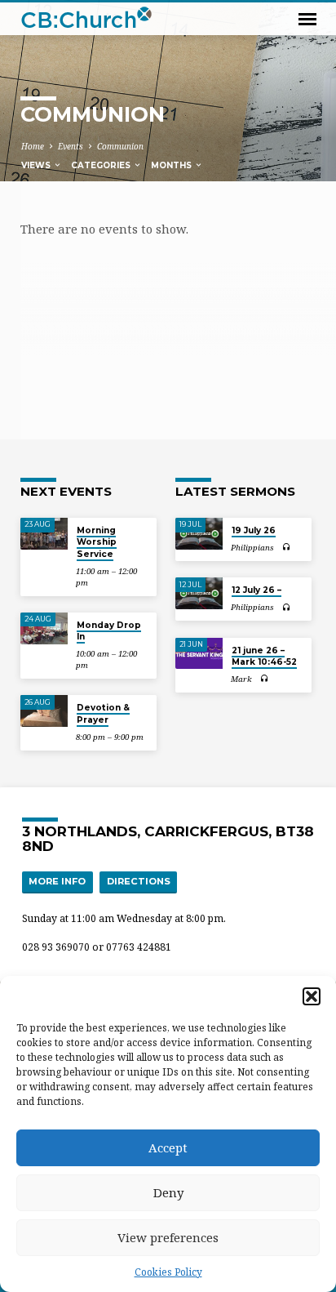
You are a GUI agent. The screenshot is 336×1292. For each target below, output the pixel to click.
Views (37, 165)
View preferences (168, 1237)
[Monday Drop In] (44, 628)
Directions (138, 881)
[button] (311, 996)
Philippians (252, 547)
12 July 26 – (256, 590)
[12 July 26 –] (199, 593)
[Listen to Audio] (286, 547)
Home (32, 146)
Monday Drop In (109, 631)
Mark (241, 679)
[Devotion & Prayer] (44, 711)
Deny (168, 1192)
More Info (57, 881)
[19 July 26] (199, 534)
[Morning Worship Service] (44, 534)
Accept (168, 1147)
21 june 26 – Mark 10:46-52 (264, 656)
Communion (120, 146)
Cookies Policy (168, 1272)
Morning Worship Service (97, 542)
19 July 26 (254, 530)
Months (172, 165)
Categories (102, 165)
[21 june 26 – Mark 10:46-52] (199, 654)
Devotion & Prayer (103, 713)
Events (70, 146)
